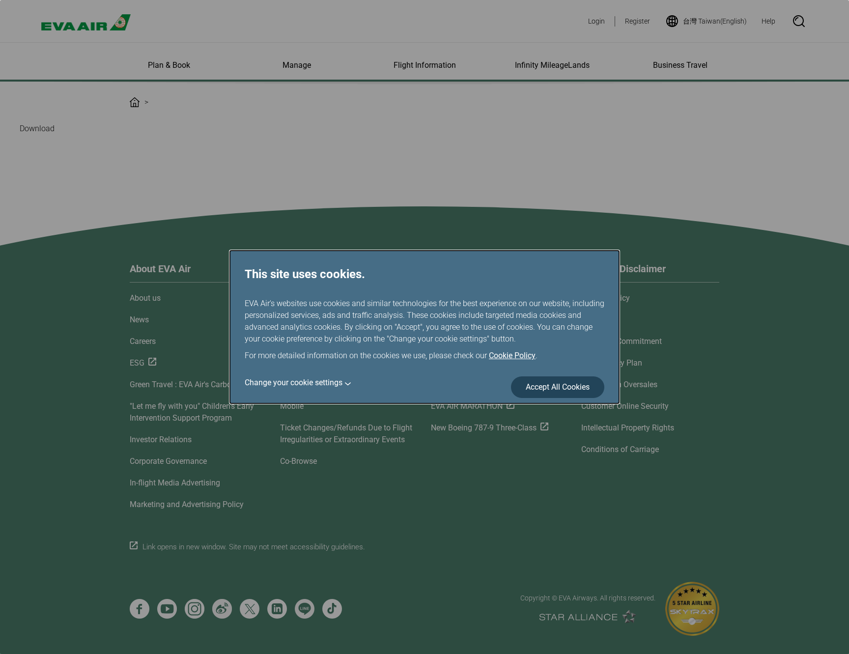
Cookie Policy (512, 355)
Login (596, 21)
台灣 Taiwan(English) (715, 21)
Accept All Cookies (558, 387)
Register (637, 21)
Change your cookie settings (293, 382)
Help (768, 21)
